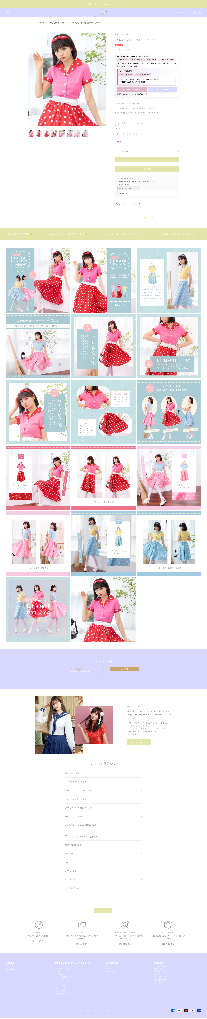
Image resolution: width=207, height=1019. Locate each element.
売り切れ (147, 169)
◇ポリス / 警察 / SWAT (63, 977)
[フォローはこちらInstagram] (103, 1002)
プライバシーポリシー (162, 977)
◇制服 (57, 971)
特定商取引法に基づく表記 (164, 971)
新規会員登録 (110, 971)
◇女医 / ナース (60, 988)
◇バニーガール (61, 982)
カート (107, 974)
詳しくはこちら (39, 941)
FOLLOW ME (103, 910)
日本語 (179, 12)
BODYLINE (10, 966)
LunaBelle (10, 969)
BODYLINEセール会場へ (131, 89)
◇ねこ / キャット (61, 985)
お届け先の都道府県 (123, 184)
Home (41, 22)
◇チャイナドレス (62, 980)
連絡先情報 (158, 982)
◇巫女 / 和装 (60, 991)
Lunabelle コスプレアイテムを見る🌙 (69, 234)
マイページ (109, 969)
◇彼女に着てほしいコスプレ (66, 994)
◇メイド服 (59, 974)
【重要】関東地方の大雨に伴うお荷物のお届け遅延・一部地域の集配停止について (103, 4)
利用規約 (157, 974)
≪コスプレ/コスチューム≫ (65, 966)
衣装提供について (161, 980)
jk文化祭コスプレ (57, 22)
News (107, 966)
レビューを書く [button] (125, 669)
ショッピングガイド (161, 966)
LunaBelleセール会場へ (162, 89)
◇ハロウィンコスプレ (63, 969)
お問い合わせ (159, 969)
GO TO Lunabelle (139, 742)
